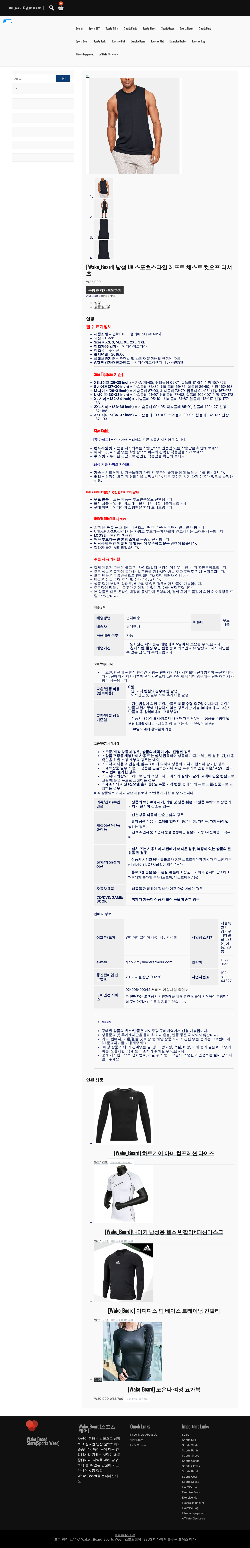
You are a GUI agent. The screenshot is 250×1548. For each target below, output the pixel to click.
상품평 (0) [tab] (102, 307)
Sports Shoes (149, 28)
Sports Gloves (186, 28)
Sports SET (94, 28)
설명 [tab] (97, 303)
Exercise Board (138, 41)
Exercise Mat (157, 41)
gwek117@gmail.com (27, 7)
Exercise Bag (198, 41)
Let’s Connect (139, 1445)
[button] (87, 76)
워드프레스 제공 (125, 1535)
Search (79, 28)
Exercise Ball (118, 41)
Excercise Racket (178, 41)
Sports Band (205, 28)
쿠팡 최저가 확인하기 (104, 289)
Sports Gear (82, 41)
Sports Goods (167, 28)
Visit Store (136, 1439)
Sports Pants (130, 28)
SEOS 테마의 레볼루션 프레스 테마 (169, 1539)
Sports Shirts (111, 28)
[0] (59, 7)
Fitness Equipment (85, 54)
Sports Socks (100, 41)
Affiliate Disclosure (108, 54)
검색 (63, 78)
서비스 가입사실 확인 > (169, 990)
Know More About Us (143, 1434)
